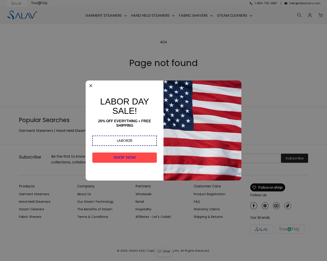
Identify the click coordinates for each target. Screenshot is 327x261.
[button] (124, 141)
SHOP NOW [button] (124, 157)
